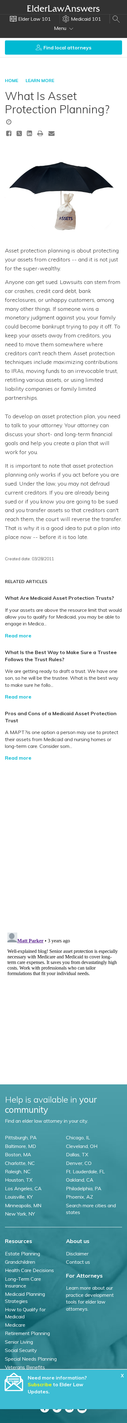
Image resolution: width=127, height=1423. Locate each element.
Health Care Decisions (29, 1270)
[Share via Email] (51, 133)
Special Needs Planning (31, 1359)
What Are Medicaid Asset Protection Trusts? (59, 598)
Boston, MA (18, 1154)
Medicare (15, 1325)
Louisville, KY (19, 1197)
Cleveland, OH (81, 1146)
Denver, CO (79, 1163)
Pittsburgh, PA (21, 1137)
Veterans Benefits (25, 1367)
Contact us (78, 1262)
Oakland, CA (79, 1180)
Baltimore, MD (20, 1146)
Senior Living (19, 1342)
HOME (11, 80)
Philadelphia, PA (83, 1188)
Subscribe (40, 1384)
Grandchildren (20, 1262)
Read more (18, 635)
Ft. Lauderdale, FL (85, 1171)
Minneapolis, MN (23, 1205)
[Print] (40, 133)
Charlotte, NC (20, 1163)
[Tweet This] (19, 134)
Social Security (21, 1350)
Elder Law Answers (63, 8)
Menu (61, 28)
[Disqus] (63, 843)
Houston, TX (18, 1180)
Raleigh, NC (18, 1171)
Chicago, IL (78, 1137)
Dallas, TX (77, 1154)
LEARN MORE (40, 80)
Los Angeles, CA (23, 1188)
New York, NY (20, 1214)
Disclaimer (77, 1253)
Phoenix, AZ (79, 1197)
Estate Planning (22, 1253)
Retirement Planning (27, 1333)
